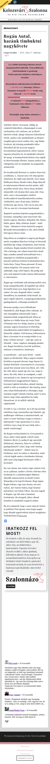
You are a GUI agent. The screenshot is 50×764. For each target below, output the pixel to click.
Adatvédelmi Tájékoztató (25, 750)
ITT (23, 101)
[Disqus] (25, 624)
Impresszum (25, 746)
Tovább (11, 586)
